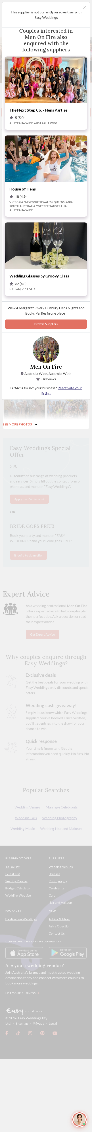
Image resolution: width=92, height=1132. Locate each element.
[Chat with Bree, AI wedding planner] (79, 1119)
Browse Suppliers (46, 324)
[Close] (85, 7)
